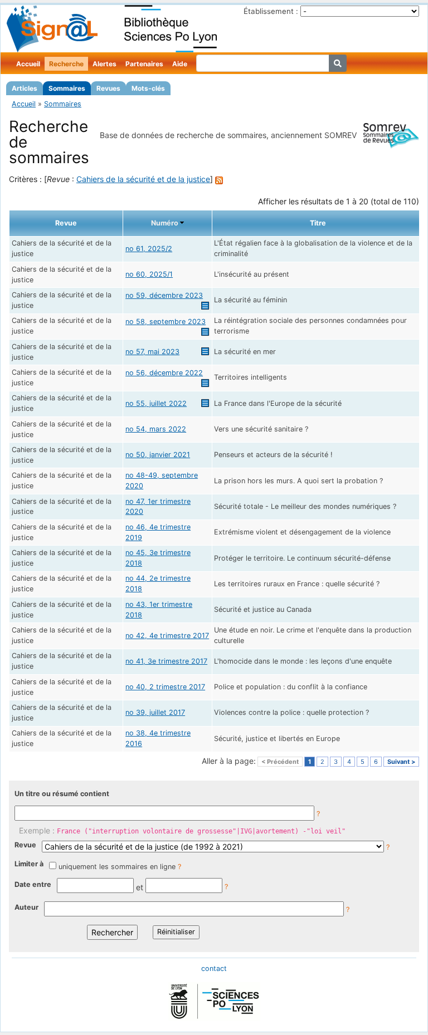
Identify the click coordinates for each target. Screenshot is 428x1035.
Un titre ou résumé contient (61, 793)
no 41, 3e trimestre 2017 (166, 661)
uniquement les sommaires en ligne (117, 866)
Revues (108, 88)
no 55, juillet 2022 (156, 403)
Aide (179, 64)
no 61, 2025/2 (148, 248)
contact (214, 968)
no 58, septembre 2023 (165, 321)
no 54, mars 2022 (155, 429)
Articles (24, 88)
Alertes (104, 64)
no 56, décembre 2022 (164, 373)
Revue (25, 845)
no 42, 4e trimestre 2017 (167, 635)
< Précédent (280, 762)
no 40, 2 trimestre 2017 (165, 687)
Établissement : (271, 11)
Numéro (164, 223)
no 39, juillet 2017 (155, 712)
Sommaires (66, 88)
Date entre (32, 884)
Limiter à (28, 864)
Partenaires (144, 64)
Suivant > (401, 762)
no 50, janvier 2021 (157, 454)
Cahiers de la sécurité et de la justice (143, 179)
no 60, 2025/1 (149, 274)
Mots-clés (148, 88)
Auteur (26, 907)
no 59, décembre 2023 (164, 295)
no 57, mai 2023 (152, 351)
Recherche (66, 64)
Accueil (28, 64)
